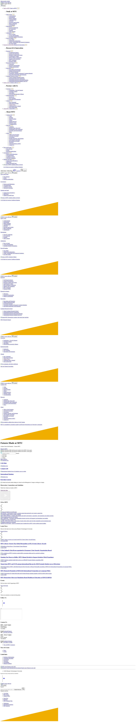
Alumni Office (6, 696)
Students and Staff (7, 159)
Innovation (8, 68)
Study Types (9, 14)
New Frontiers (12, 98)
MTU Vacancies (12, 60)
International (9, 26)
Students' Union (12, 122)
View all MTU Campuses (9, 644)
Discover (8, 125)
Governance (12, 137)
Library (10, 120)
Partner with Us (7, 82)
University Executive (13, 136)
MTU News (6, 694)
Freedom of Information (8, 657)
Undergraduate (12, 16)
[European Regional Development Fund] (18, 668)
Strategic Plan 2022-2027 (14, 128)
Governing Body (10, 155)
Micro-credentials (13, 23)
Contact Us (11, 145)
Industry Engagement (14, 66)
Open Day (5, 698)
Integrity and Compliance (14, 59)
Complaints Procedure (8, 658)
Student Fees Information (14, 41)
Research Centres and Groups (15, 55)
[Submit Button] (23, 689)
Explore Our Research (14, 53)
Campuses (11, 126)
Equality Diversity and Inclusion (16, 138)
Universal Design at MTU (15, 143)
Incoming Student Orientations (16, 36)
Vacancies (11, 142)
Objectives (11, 64)
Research (8, 51)
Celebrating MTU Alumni (15, 106)
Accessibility (6, 662)
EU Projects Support (13, 72)
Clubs (10, 116)
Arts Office (11, 92)
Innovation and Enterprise (15, 69)
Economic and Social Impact (15, 130)
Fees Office (11, 39)
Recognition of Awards (14, 141)
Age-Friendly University (14, 139)
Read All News (4, 531)
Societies (11, 117)
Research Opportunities (14, 65)
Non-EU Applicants (13, 27)
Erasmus (11, 30)
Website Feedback (7, 663)
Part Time (4, 456)
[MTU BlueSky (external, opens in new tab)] (4, 603)
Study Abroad (12, 31)
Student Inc (11, 96)
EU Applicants (12, 29)
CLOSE (15, 172)
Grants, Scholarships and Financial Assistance (19, 42)
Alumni (8, 100)
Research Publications (11, 151)
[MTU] (68, 2)
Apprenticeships (12, 19)
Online (3, 457)
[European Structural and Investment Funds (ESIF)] (8, 666)
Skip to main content (5, 1)
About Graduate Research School (16, 77)
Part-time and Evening (14, 22)
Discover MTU (4, 448)
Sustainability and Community (16, 129)
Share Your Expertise (13, 103)
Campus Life (9, 115)
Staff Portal (8, 162)
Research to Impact (10, 62)
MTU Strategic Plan (7, 701)
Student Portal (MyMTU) (12, 160)
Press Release (9, 148)
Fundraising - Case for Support (16, 90)
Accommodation (13, 124)
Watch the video (4, 490)
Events (7, 150)
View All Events (4, 585)
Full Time (4, 455)
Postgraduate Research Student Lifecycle (18, 81)
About (7, 133)
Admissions (8, 32)
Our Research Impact (14, 52)
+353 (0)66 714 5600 (7, 642)
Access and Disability (14, 35)
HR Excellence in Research (15, 57)
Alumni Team (12, 104)
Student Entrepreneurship (14, 70)
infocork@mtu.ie (8, 631)
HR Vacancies (6, 705)
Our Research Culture (14, 56)
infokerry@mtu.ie (8, 641)
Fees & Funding (9, 38)
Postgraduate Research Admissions (17, 78)
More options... (4, 459)
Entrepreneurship (10, 95)
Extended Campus (13, 91)
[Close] (1, 608)
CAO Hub (5, 693)
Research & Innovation (8, 44)
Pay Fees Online (12, 43)
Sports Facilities (12, 119)
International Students (8, 704)
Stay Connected (12, 102)
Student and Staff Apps (11, 163)
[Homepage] (6, 217)
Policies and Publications (11, 154)
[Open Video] (5, 495)
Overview (8, 88)
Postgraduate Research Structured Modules (18, 80)
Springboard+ (12, 25)
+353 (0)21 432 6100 (7, 632)
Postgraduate (12, 17)
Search (17, 453)
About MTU (6, 108)
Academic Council (10, 156)
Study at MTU (6, 8)
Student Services (13, 121)
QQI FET (11, 21)
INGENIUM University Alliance (16, 94)
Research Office (12, 61)
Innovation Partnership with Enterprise (17, 74)
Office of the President (14, 134)
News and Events (13, 107)
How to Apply (12, 34)
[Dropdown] (18, 8)
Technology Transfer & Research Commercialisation (21, 73)
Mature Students (12, 18)
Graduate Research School (12, 76)
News (10, 132)
